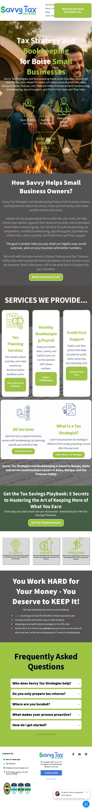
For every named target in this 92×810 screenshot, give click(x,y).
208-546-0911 (11, 764)
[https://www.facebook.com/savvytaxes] (73, 754)
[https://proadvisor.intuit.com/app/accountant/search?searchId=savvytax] (17, 790)
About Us (49, 8)
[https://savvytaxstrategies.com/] (19, 10)
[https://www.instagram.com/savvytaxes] (86, 754)
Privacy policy (51, 779)
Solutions (49, 5)
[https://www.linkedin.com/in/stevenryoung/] (80, 754)
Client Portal (51, 16)
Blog (47, 12)
